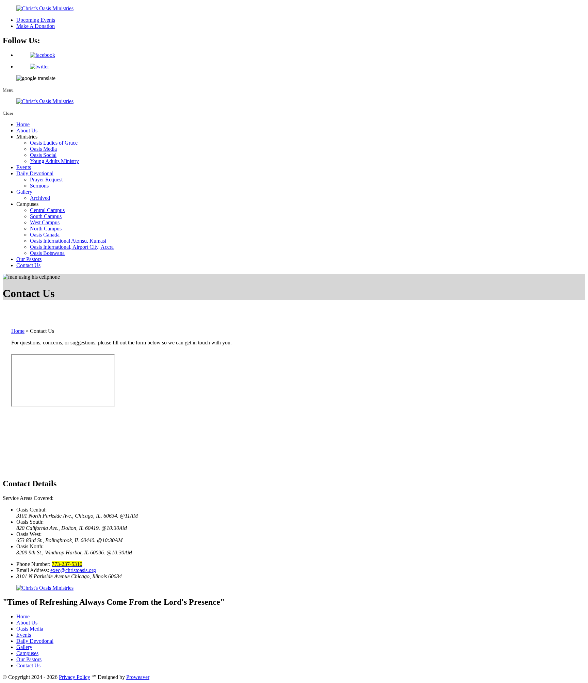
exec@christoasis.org (73, 570)
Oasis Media (43, 149)
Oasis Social (43, 155)
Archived (40, 198)
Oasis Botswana (47, 253)
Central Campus (47, 210)
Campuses (27, 653)
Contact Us (28, 265)
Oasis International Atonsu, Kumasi (68, 241)
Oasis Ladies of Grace (54, 143)
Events (23, 167)
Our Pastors (29, 259)
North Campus (46, 228)
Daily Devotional (34, 173)
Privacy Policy (74, 677)
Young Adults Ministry (54, 161)
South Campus (46, 216)
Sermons (39, 186)
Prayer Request (46, 179)
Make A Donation (35, 26)
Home (23, 124)
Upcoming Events (35, 20)
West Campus (45, 222)
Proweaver (137, 677)
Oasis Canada (45, 235)
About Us (26, 130)
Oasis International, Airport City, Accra (72, 247)
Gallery (24, 192)
